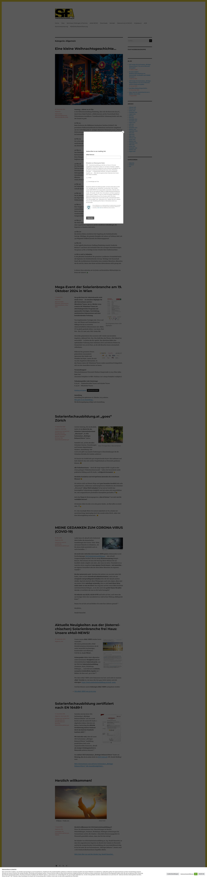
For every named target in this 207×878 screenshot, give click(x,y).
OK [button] (195, 874)
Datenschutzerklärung (187, 874)
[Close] (123, 132)
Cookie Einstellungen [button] (172, 874)
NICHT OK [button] (201, 874)
